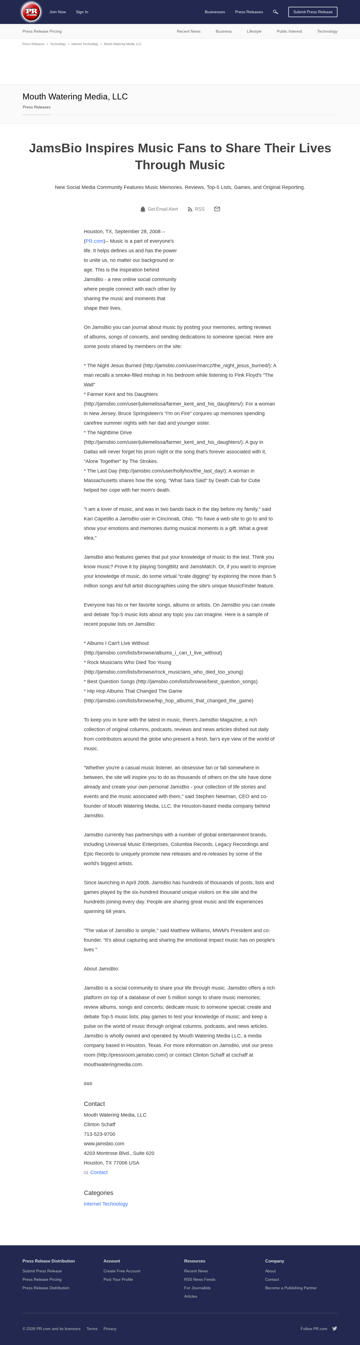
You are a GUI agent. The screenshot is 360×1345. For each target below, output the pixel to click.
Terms (92, 1329)
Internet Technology (84, 44)
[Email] (217, 209)
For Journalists (197, 1288)
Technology (58, 44)
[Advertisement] (180, 64)
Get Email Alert (163, 209)
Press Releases (33, 44)
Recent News (196, 1271)
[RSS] (191, 209)
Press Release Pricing (42, 1279)
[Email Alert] (144, 209)
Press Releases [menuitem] (249, 12)
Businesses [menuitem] (215, 12)
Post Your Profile (118, 1279)
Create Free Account (122, 1271)
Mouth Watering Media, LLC (123, 44)
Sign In (82, 12)
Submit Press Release (313, 12)
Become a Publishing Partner (291, 1288)
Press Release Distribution (45, 1288)
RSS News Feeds (199, 1279)
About (270, 1271)
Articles (190, 1296)
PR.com (95, 241)
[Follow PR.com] (332, 1329)
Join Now (58, 12)
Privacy (110, 1329)
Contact (99, 1172)
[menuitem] (275, 12)
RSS (200, 209)
